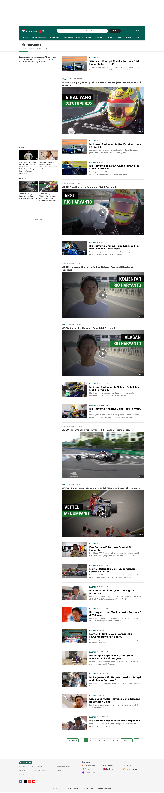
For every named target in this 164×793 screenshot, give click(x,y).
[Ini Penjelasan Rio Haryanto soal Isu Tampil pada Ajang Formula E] (74, 679)
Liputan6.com (90, 766)
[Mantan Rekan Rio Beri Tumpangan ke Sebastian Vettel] (74, 571)
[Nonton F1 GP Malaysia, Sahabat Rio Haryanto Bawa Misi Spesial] (74, 636)
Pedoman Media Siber (41, 771)
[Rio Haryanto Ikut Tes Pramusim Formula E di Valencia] (74, 614)
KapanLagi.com (132, 769)
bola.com (71, 788)
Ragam (119, 37)
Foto (137, 37)
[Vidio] (29, 781)
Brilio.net (88, 769)
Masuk (138, 31)
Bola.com (109, 766)
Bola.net (129, 766)
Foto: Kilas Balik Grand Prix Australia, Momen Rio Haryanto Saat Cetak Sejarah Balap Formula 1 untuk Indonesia (27, 167)
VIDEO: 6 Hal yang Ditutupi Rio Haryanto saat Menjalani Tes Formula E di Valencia (47, 197)
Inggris (79, 37)
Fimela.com (110, 769)
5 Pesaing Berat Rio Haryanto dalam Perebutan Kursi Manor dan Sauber (48, 165)
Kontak (22, 767)
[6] (48, 155)
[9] (28, 155)
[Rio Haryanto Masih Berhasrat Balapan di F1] (74, 723)
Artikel (31, 49)
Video (128, 37)
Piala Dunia (68, 37)
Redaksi (22, 771)
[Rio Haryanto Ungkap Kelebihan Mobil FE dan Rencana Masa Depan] (74, 248)
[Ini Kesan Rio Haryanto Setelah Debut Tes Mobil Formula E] (74, 389)
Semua (23, 49)
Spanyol (98, 37)
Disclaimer (37, 767)
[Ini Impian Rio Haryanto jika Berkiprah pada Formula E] (74, 146)
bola (32, 31)
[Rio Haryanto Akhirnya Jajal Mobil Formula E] (74, 411)
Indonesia (54, 37)
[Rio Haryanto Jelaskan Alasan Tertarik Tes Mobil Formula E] (74, 168)
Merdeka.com (90, 773)
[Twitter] (25, 781)
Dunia (88, 37)
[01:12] (48, 186)
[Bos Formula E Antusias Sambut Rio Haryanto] (74, 549)
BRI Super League (39, 37)
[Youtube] (33, 781)
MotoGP (109, 37)
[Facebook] (20, 781)
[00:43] (28, 186)
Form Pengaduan (65, 767)
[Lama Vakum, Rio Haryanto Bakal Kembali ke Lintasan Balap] (74, 701)
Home (25, 37)
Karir (59, 771)
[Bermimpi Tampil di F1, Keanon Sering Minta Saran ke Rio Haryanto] (74, 658)
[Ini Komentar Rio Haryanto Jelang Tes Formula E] (74, 592)
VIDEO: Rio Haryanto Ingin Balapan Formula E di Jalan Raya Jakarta (28, 196)
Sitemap (22, 775)
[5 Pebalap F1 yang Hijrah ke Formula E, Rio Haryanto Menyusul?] (74, 63)
